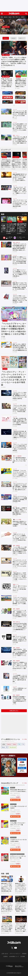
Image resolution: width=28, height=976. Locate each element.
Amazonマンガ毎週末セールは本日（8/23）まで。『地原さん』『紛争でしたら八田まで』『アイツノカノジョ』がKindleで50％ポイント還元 (20, 665)
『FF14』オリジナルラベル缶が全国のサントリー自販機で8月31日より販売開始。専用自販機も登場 (20, 499)
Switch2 (6, 17)
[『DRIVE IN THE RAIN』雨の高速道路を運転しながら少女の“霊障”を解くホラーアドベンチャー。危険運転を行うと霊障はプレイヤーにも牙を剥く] (6, 432)
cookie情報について (14, 956)
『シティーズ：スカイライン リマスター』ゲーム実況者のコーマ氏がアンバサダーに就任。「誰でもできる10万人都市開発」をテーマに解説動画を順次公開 (20, 600)
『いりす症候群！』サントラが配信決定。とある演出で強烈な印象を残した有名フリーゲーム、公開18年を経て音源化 (20, 678)
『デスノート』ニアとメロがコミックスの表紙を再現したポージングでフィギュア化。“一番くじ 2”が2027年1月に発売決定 (20, 447)
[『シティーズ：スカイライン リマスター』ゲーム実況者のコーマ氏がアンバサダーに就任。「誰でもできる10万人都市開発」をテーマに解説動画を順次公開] (6, 598)
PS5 (14, 17)
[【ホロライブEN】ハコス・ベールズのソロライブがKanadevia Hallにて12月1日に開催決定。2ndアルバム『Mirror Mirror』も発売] (6, 296)
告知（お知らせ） (16, 242)
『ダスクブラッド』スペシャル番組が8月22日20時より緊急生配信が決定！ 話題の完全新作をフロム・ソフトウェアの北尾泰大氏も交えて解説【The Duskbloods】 (6, 163)
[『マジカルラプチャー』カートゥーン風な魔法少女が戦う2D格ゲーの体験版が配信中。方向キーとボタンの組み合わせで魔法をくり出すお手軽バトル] (14, 314)
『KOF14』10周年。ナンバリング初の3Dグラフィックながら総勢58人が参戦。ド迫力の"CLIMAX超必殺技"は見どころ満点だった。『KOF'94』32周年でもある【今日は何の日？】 (13, 61)
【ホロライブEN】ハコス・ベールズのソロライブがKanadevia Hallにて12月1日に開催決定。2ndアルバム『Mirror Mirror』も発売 (20, 299)
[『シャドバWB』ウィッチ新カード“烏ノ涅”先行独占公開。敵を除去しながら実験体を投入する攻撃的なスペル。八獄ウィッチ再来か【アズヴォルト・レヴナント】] (6, 547)
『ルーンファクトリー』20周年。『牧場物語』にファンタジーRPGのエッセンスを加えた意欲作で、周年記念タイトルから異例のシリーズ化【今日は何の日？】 (20, 613)
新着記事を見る (14, 711)
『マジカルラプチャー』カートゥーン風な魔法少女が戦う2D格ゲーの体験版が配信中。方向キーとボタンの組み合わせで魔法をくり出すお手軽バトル (13, 330)
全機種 (3, 744)
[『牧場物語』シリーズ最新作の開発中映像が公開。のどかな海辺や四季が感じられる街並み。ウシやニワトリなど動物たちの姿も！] (21, 73)
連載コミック (16, 584)
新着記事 (13, 38)
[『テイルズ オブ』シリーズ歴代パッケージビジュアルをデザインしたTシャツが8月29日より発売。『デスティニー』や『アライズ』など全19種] (6, 560)
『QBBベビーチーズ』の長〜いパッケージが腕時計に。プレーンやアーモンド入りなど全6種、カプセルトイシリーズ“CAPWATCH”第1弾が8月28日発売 (20, 537)
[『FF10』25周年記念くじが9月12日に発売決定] (6, 689)
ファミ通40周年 (18, 456)
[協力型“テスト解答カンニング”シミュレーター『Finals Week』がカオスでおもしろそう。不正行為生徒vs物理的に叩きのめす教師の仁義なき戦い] (6, 257)
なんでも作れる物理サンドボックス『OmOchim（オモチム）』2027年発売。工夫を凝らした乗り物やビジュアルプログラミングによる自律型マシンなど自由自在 (20, 127)
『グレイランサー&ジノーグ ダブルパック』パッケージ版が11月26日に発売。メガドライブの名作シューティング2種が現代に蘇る (20, 203)
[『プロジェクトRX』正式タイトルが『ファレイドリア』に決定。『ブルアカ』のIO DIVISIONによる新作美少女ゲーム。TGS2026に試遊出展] (6, 406)
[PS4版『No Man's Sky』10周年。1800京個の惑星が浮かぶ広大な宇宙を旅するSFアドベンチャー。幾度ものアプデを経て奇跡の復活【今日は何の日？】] (7, 73)
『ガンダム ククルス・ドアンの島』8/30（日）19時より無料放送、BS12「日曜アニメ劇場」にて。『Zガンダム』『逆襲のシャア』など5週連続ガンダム (19, 190)
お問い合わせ (5, 953)
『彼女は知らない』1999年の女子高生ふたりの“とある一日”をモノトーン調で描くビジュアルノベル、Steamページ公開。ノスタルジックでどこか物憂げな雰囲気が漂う (20, 576)
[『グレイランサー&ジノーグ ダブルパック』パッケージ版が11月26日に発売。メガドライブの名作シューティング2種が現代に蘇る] (6, 201)
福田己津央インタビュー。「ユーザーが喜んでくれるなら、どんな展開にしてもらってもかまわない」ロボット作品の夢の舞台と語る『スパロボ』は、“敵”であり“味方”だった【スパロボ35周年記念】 (6, 887)
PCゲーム (18, 17)
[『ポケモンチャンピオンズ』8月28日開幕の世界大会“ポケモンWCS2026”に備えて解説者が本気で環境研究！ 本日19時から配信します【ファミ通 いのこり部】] (6, 244)
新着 (2, 17)
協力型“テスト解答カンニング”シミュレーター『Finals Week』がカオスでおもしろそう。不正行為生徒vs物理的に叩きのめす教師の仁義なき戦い (20, 260)
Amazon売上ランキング (9, 783)
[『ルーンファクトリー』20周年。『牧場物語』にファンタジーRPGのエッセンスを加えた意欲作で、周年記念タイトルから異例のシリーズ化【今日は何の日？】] (6, 611)
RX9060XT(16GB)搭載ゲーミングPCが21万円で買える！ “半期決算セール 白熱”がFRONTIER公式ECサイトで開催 (19, 699)
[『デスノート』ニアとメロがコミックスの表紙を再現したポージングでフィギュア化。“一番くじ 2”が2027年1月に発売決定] (6, 445)
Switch (10, 17)
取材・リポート (16, 135)
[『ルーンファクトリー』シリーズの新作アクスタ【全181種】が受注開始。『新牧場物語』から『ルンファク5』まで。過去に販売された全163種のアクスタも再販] (6, 484)
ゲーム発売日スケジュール (10, 739)
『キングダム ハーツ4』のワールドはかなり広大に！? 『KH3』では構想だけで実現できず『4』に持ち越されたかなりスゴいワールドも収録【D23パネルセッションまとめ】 (7, 907)
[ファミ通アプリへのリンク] (9, 966)
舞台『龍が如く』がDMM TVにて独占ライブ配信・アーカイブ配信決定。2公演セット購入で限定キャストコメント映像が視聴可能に (20, 511)
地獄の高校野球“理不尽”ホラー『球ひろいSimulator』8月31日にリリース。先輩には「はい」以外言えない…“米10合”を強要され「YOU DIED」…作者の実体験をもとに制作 (20, 177)
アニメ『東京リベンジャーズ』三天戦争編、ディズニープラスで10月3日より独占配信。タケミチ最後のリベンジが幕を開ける (20, 273)
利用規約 (24, 953)
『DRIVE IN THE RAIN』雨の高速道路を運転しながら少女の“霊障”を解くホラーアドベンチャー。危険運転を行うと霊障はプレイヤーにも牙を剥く (20, 434)
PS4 (23, 744)
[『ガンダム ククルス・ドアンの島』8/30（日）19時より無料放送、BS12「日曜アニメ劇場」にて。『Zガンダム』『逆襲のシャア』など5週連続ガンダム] (6, 188)
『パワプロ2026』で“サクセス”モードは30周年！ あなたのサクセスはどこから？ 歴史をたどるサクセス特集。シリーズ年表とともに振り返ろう (6, 927)
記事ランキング (22, 38)
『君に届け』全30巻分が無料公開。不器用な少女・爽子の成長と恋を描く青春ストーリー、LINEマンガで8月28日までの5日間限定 (20, 421)
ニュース (18, 76)
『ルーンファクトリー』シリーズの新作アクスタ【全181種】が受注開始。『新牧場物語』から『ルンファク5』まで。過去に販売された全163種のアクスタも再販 (20, 486)
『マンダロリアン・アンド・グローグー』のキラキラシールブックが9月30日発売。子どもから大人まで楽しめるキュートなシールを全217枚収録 (13, 378)
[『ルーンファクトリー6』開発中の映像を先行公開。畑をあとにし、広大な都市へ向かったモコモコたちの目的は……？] (6, 111)
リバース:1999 (18, 519)
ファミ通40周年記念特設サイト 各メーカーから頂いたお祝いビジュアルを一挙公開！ (20, 460)
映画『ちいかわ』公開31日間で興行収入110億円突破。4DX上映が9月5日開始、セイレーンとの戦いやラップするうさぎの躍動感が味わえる (20, 347)
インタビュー (16, 157)
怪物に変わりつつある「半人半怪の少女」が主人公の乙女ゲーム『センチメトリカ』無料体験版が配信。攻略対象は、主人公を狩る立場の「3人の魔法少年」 (20, 286)
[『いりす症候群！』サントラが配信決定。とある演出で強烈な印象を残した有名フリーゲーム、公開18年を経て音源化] (6, 676)
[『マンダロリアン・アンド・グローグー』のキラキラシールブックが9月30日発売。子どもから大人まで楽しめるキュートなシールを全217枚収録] (14, 362)
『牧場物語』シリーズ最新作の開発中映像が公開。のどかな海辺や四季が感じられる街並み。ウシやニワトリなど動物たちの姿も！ (20, 82)
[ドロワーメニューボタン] (2, 13)
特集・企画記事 (5, 55)
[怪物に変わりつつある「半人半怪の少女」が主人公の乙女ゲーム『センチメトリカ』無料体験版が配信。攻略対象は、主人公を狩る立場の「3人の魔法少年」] (6, 283)
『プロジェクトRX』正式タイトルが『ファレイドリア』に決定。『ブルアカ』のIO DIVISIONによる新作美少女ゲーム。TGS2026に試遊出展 (20, 408)
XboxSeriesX (13, 747)
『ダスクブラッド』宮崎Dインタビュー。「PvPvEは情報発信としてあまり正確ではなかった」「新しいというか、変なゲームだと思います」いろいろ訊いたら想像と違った (17, 163)
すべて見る (24, 214)
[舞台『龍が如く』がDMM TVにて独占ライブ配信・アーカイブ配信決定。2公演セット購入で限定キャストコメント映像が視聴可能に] (6, 508)
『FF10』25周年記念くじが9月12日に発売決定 (19, 689)
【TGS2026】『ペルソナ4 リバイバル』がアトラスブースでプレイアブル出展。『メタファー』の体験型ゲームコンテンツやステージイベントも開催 (20, 473)
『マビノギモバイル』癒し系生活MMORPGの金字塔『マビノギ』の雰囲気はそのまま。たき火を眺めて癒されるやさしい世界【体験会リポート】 (20, 140)
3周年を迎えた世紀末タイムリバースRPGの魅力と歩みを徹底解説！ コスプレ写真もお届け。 (20, 524)
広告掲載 (22, 956)
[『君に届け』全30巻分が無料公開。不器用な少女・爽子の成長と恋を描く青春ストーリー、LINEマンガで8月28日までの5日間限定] (6, 419)
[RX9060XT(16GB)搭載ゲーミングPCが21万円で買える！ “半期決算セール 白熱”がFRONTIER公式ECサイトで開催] (6, 697)
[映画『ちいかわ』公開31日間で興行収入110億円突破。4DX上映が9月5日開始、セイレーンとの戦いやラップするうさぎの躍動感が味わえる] (6, 345)
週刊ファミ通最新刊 (8, 755)
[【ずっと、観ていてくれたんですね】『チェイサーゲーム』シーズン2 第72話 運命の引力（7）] (6, 586)
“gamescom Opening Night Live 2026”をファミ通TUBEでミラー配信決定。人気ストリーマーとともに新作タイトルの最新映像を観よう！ (20, 626)
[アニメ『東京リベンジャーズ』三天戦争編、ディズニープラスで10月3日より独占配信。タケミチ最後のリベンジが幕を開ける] (6, 270)
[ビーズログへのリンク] (19, 966)
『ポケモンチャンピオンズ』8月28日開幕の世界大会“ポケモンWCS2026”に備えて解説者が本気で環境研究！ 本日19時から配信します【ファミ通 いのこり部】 (20, 247)
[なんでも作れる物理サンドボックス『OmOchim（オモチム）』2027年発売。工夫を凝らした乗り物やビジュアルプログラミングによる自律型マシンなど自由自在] (6, 124)
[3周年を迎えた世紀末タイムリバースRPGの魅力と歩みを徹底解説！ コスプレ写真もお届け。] (6, 521)
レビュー (4, 26)
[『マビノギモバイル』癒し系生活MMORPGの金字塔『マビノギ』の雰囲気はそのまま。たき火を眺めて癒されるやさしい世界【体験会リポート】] (6, 137)
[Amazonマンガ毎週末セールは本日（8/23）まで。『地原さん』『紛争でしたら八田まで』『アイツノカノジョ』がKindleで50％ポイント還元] (6, 663)
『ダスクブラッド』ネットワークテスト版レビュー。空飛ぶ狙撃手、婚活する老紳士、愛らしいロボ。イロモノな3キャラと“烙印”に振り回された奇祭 (21, 927)
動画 (2, 214)
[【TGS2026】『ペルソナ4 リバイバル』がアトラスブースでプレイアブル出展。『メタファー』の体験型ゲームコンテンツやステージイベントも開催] (6, 471)
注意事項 (5, 956)
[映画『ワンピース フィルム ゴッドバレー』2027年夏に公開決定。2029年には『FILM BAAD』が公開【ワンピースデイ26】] (6, 637)
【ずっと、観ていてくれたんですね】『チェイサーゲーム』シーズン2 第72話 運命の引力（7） (20, 588)
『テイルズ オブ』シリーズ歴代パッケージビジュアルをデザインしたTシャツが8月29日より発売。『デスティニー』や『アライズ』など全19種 (20, 563)
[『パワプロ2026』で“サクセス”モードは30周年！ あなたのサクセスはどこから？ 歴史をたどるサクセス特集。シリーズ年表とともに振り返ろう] (7, 919)
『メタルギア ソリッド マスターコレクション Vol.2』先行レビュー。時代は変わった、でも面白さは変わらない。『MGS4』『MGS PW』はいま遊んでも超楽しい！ (13, 30)
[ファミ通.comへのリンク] (14, 13)
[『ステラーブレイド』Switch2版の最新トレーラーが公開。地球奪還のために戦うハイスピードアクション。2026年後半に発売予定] (6, 393)
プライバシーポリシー (15, 953)
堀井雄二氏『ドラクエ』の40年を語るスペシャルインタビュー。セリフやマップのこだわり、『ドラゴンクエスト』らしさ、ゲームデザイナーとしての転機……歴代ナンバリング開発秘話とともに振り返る (20, 887)
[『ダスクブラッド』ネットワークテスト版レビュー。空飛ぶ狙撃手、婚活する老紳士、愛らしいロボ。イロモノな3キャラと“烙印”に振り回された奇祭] (21, 919)
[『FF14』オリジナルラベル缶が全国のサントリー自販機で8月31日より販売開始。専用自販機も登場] (6, 497)
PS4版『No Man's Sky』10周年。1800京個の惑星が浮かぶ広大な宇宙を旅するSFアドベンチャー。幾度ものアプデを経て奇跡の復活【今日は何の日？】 (6, 82)
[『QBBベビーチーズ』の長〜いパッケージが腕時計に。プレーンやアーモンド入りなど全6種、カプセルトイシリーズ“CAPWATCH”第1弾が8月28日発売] (6, 535)
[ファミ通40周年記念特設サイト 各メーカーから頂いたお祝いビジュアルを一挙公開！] (6, 458)
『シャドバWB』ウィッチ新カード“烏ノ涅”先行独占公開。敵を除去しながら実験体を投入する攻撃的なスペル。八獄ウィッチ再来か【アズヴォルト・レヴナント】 (20, 550)
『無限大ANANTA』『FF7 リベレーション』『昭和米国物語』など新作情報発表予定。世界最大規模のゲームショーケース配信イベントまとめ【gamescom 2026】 (20, 652)
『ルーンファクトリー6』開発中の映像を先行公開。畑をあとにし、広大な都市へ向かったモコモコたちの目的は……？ (20, 114)
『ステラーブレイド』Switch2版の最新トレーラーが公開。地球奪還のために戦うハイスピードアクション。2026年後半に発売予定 (20, 395)
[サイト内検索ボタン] (26, 13)
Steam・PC (5, 747)
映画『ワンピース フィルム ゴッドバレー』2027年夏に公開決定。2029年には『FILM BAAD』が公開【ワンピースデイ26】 (20, 639)
